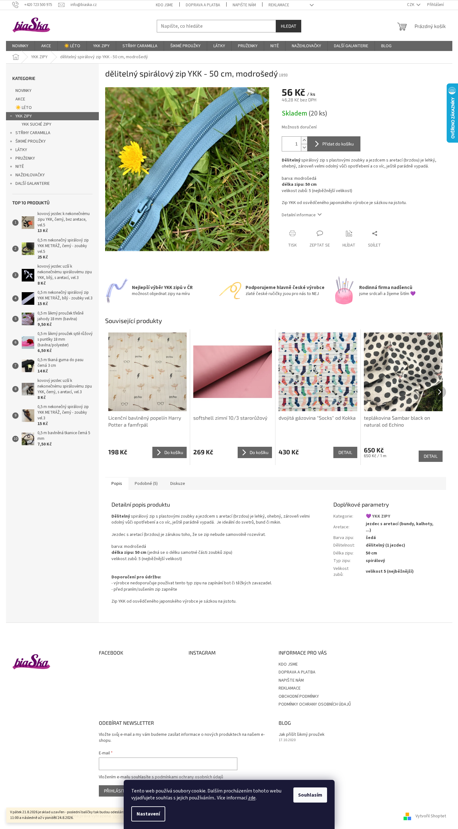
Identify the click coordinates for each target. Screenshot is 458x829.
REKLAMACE (279, 5)
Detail (345, 452)
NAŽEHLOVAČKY (30, 175)
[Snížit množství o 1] (304, 147)
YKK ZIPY (23, 116)
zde (252, 797)
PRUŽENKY (25, 158)
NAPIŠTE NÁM (244, 5)
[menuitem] (20, 46)
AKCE (20, 99)
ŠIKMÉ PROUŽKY (30, 141)
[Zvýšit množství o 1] (304, 140)
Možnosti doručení (299, 127)
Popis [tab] (116, 483)
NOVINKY (23, 91)
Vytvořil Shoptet (431, 816)
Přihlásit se (117, 790)
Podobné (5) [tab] (146, 483)
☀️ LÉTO (23, 108)
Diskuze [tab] (177, 483)
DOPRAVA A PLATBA (203, 5)
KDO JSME (164, 5)
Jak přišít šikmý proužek (302, 735)
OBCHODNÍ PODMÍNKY (299, 696)
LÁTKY (21, 150)
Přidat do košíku (338, 143)
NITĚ (19, 166)
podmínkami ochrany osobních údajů (189, 777)
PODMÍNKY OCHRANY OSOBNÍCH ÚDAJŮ (315, 704)
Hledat (288, 26)
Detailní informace (299, 215)
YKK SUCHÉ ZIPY (36, 124)
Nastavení (148, 813)
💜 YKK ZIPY (378, 516)
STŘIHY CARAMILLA (32, 133)
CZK (411, 5)
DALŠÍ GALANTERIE (32, 183)
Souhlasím (310, 795)
